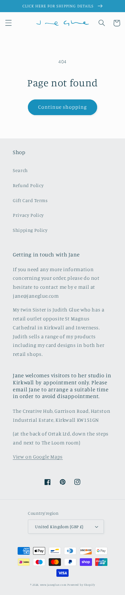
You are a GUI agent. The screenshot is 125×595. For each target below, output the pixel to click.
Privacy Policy (28, 215)
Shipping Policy (30, 230)
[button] (8, 23)
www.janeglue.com (53, 584)
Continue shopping (62, 107)
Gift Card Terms (30, 200)
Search (20, 170)
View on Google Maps (38, 457)
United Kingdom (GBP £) (59, 526)
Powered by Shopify (81, 584)
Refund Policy (28, 185)
